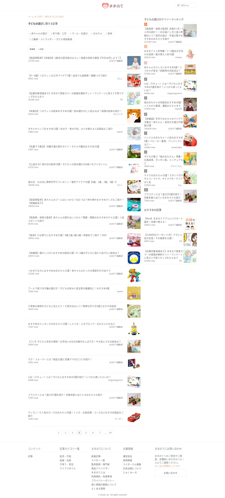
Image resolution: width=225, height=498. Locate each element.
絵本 (110, 33)
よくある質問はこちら (166, 465)
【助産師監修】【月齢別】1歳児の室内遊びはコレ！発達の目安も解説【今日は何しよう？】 (75, 57)
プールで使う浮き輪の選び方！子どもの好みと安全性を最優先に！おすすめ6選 (68, 288)
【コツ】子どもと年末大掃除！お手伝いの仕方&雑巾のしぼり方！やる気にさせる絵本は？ (74, 341)
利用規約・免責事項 (101, 476)
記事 (30, 456)
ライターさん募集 (132, 464)
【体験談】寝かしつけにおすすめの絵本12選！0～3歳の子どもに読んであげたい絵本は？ (74, 252)
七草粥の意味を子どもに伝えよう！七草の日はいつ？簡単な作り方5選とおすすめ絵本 (72, 306)
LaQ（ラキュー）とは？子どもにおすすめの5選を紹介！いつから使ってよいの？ (69, 377)
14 (110, 432)
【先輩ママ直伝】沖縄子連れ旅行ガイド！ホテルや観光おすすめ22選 (63, 146)
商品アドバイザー (100, 468)
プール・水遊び (80, 33)
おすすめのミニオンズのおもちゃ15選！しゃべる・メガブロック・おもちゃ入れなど (71, 323)
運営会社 (127, 456)
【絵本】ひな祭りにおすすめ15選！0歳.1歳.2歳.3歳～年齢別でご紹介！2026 (67, 235)
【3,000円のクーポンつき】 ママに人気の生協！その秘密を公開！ (163, 236)
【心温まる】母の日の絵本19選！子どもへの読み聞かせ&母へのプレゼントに (68, 164)
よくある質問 (98, 488)
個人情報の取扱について (104, 484)
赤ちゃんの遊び (39, 33)
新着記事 (96, 456)
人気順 (40, 49)
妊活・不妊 (65, 456)
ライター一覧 (98, 460)
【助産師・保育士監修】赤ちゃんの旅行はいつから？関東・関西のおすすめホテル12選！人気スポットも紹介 (76, 219)
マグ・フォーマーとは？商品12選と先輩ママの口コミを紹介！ (60, 359)
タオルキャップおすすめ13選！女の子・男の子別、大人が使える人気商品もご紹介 (70, 128)
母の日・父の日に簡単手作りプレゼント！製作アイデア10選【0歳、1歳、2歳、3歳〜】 (73, 182)
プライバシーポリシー (102, 480)
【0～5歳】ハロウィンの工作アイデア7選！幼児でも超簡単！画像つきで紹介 (67, 75)
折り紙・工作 (59, 33)
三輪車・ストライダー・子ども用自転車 (51, 39)
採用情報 (127, 460)
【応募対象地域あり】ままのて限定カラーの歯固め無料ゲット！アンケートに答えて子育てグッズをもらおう (76, 94)
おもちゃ (97, 33)
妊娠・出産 (65, 460)
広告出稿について (132, 468)
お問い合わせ (170, 472)
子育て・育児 (66, 464)
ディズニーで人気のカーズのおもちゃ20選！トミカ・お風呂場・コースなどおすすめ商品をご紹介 (76, 414)
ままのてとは (98, 472)
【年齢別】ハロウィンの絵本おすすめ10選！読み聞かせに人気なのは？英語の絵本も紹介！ (75, 111)
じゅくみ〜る (130, 472)
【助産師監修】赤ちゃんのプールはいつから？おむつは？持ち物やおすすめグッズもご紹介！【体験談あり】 (76, 201)
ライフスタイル (68, 468)
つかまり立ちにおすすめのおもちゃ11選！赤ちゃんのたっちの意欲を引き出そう (69, 270)
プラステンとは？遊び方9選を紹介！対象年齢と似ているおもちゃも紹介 (65, 394)
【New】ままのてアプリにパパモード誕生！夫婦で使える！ (163, 220)
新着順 (32, 49)
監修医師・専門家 (100, 464)
